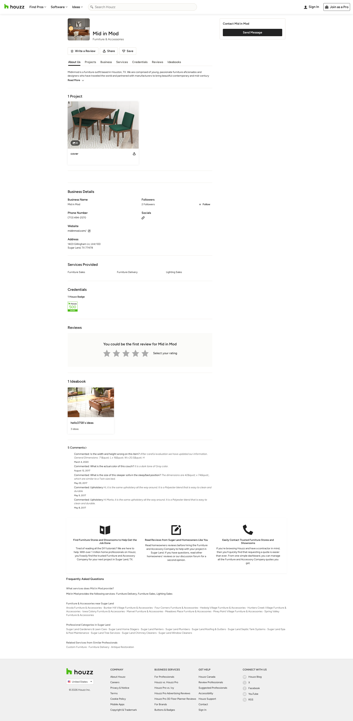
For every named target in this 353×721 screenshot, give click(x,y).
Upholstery (96, 487)
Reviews (157, 62)
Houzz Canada (207, 676)
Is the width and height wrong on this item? (115, 454)
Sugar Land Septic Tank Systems (246, 629)
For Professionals (164, 676)
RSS (250, 699)
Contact (203, 704)
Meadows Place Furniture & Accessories (188, 611)
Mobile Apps (117, 704)
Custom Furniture (76, 647)
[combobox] (142, 7)
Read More (74, 80)
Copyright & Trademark (123, 709)
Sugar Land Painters (152, 629)
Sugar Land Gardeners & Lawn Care (86, 629)
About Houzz (117, 676)
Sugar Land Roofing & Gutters (209, 629)
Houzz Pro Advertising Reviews (172, 693)
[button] (140, 304)
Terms (114, 693)
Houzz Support (207, 698)
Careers (115, 682)
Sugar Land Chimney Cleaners (139, 632)
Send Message (252, 32)
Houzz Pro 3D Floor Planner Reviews (175, 698)
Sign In (202, 709)
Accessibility (206, 693)
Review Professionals (211, 682)
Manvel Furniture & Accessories (145, 611)
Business (106, 62)
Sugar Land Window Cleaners (175, 632)
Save (130, 51)
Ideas (76, 7)
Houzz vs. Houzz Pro (166, 682)
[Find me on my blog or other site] (143, 217)
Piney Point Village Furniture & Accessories (238, 611)
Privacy (114, 687)
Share (111, 51)
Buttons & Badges (164, 709)
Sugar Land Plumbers (177, 629)
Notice (125, 687)
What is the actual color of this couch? (112, 466)
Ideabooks (174, 62)
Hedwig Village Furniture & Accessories (223, 607)
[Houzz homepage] (14, 6)
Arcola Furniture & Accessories (84, 607)
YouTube (253, 693)
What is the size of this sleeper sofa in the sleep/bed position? (125, 475)
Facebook (254, 688)
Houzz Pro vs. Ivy (164, 687)
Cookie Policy (118, 698)
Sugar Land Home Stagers (124, 629)
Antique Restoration (122, 647)
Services (122, 62)
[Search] (91, 7)
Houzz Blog (255, 676)
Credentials (139, 62)
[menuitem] (38, 7)
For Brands (160, 704)
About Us (74, 62)
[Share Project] (134, 153)
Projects (90, 62)
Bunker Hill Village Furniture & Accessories (128, 607)
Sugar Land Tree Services (105, 632)
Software (58, 7)
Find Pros (36, 7)
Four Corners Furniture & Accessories (176, 607)
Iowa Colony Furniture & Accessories (103, 611)
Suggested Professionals (213, 687)
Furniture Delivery (99, 647)
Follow (206, 204)
